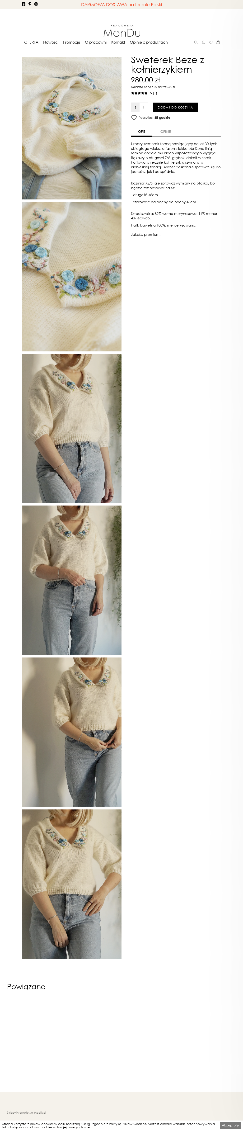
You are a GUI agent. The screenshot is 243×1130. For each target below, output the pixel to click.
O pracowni (96, 42)
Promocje (71, 42)
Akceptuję (230, 1125)
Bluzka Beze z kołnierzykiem (85, 1100)
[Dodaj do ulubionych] (134, 117)
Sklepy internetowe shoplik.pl (26, 1113)
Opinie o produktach (149, 42)
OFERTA (31, 42)
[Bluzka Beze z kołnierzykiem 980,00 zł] (85, 1044)
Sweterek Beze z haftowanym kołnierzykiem (30, 1102)
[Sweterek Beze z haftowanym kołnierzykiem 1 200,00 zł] (30, 1044)
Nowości (50, 42)
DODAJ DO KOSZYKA (175, 107)
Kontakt (118, 42)
